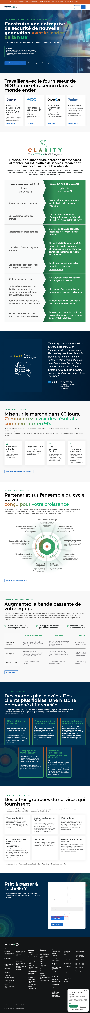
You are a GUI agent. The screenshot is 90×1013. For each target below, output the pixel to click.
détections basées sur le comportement (60, 267)
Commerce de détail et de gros (45, 978)
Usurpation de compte (33, 954)
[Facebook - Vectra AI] (83, 964)
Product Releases (55, 960)
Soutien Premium (55, 971)
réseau (64, 217)
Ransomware (31, 965)
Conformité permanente (19, 970)
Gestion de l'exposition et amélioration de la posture (9, 958)
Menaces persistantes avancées (33, 957)
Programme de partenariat (67, 952)
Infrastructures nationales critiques (44, 954)
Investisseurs (66, 976)
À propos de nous (67, 968)
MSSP (65, 954)
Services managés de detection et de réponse (9, 964)
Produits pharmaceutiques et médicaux (44, 972)
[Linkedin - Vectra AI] (76, 964)
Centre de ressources (56, 989)
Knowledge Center (56, 958)
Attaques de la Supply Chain (33, 968)
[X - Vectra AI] (80, 964)
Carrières (66, 981)
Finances (42, 959)
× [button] (86, 990)
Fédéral (41, 961)
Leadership (66, 970)
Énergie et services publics (44, 957)
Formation (54, 973)
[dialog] (78, 1000)
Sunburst (30, 986)
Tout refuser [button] (83, 1006)
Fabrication (42, 968)
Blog (53, 987)
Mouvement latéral (20, 958)
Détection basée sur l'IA (20, 964)
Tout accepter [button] (73, 1006)
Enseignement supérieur (43, 966)
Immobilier (42, 975)
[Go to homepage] (9, 7)
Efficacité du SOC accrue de (62, 243)
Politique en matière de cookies (11, 1005)
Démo (83, 7)
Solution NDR (7, 968)
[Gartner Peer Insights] (23, 356)
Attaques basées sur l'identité (20, 955)
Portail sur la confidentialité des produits (57, 1002)
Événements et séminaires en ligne (56, 996)
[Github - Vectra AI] (76, 971)
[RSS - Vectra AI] (80, 971)
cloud (51, 220)
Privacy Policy (64, 914)
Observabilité (7, 951)
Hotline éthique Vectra (24, 1005)
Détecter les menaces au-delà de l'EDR (21, 967)
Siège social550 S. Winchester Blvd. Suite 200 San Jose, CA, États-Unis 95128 (80, 956)
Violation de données (32, 960)
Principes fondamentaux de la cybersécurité (56, 992)
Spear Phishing (31, 979)
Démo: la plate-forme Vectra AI (9, 987)
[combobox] (84, 990)
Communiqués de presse (67, 979)
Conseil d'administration (67, 973)
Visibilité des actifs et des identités (20, 960)
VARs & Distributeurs (68, 960)
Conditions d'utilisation (9, 1002)
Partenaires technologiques (67, 957)
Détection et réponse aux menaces (9, 954)
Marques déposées (32, 1002)
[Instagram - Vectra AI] (80, 967)
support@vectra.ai (80, 951)
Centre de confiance (42, 1002)
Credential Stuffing (32, 984)
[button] (78, 1009)
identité (76, 217)
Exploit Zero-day (31, 977)
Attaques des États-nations (32, 963)
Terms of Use (54, 914)
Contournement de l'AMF (32, 982)
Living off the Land (32, 988)
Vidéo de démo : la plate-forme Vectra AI (9, 983)
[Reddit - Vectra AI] (83, 967)
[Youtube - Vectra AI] (76, 967)
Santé (41, 963)
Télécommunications (44, 980)
